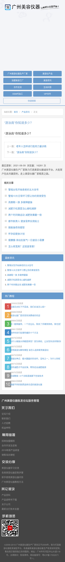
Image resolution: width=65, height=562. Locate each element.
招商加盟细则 (8, 440)
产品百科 (6, 494)
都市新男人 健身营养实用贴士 (23, 221)
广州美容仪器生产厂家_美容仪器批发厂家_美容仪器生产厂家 (32, 7)
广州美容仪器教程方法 (12, 481)
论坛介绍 (6, 413)
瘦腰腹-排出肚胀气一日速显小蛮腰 (26, 240)
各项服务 (25, 551)
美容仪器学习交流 (10, 467)
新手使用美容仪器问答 (12, 477)
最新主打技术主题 (10, 508)
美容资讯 (48, 80)
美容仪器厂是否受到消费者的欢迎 (25, 315)
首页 (16, 111)
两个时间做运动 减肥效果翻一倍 (25, 214)
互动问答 (48, 87)
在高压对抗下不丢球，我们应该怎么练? (27, 306)
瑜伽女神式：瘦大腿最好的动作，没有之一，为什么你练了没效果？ (35, 358)
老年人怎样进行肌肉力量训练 (31, 146)
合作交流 (18, 87)
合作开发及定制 (9, 445)
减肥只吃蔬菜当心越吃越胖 (22, 208)
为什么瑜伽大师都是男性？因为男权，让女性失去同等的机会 (35, 341)
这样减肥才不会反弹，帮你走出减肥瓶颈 (28, 367)
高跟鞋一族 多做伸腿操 (20, 202)
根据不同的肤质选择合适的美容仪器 (26, 384)
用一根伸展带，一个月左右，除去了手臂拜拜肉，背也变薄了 (35, 324)
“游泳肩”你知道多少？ (27, 152)
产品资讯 (26, 111)
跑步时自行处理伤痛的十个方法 (24, 332)
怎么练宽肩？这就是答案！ (22, 246)
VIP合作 (47, 93)
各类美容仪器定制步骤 (12, 472)
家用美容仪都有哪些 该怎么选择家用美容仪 (29, 349)
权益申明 (6, 427)
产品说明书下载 (9, 499)
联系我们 (6, 418)
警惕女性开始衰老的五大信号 (23, 189)
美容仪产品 (47, 73)
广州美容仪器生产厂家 (18, 73)
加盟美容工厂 (18, 80)
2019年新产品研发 (10, 450)
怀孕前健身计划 (16, 233)
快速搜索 (32, 100)
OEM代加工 (17, 93)
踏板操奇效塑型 (16, 227)
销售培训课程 (8, 454)
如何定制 (56, 548)
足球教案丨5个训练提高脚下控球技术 (26, 375)
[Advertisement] (32, 42)
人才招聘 (6, 423)
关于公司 (6, 504)
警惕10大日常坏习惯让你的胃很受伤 (27, 195)
